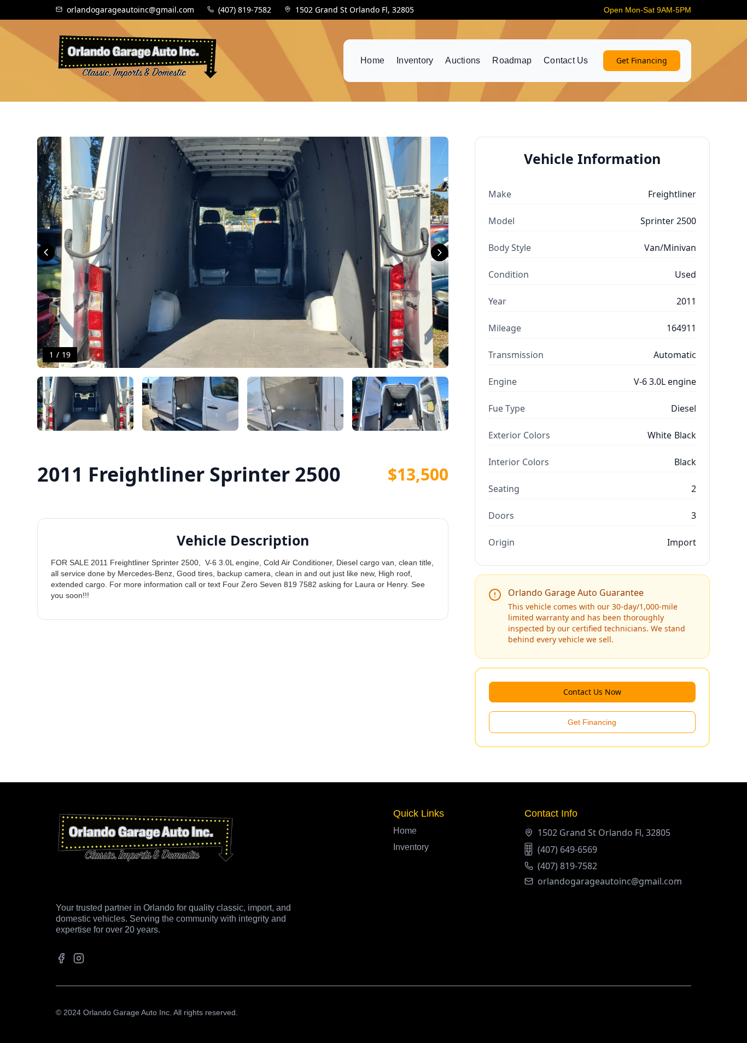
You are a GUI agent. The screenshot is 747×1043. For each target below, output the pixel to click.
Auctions (462, 60)
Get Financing (641, 60)
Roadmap (512, 60)
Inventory (414, 60)
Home (372, 60)
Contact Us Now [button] (592, 692)
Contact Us (566, 60)
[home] (138, 61)
